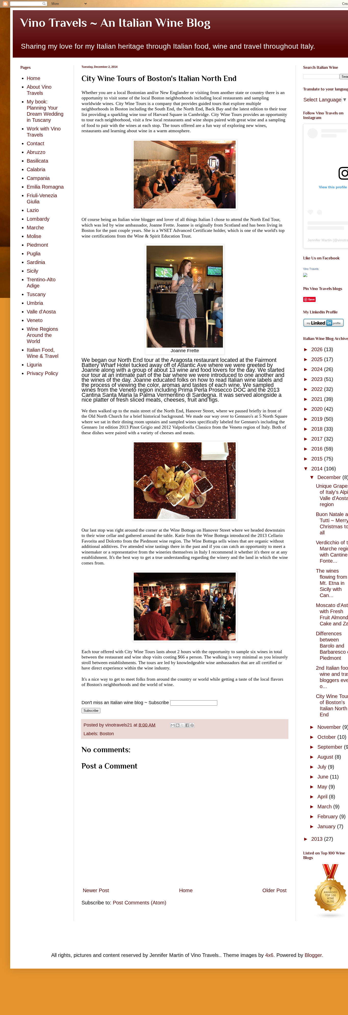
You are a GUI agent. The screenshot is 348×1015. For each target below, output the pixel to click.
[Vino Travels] (305, 275)
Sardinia (36, 262)
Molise (34, 236)
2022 (317, 389)
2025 (317, 359)
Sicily (32, 271)
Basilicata (37, 161)
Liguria (34, 364)
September (330, 747)
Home (186, 890)
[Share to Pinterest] (192, 725)
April (323, 796)
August (326, 757)
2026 (317, 349)
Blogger (313, 955)
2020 (317, 409)
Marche (35, 227)
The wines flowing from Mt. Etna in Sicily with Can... (331, 583)
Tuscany (36, 294)
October (327, 737)
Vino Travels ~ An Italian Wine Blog (115, 23)
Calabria (36, 169)
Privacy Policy (42, 373)
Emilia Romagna (45, 187)
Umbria (35, 303)
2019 (317, 419)
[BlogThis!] (177, 725)
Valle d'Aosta (41, 311)
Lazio (33, 210)
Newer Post (96, 890)
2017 (317, 439)
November (329, 727)
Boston (107, 733)
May (323, 786)
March (325, 806)
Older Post (274, 890)
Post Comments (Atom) (139, 902)
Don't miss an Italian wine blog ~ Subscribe (125, 702)
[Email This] (172, 725)
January (327, 826)
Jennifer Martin (319, 240)
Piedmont (37, 245)
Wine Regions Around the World (42, 335)
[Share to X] (182, 725)
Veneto (35, 320)
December (329, 477)
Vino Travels (311, 268)
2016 (317, 449)
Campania (38, 178)
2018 (317, 429)
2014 (317, 468)
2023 (317, 379)
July (322, 767)
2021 (317, 399)
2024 (317, 369)
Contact (35, 143)
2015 (317, 459)
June (323, 777)
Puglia (34, 253)
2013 (317, 839)
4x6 (269, 955)
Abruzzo (36, 152)
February (328, 816)
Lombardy (38, 219)
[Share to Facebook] (187, 725)
